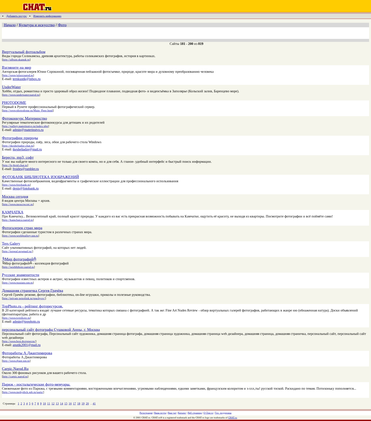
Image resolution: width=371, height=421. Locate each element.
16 (70, 403)
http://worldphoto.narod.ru (18, 267)
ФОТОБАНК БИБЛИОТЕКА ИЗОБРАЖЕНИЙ (40, 177)
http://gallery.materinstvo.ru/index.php (25, 126)
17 (74, 403)
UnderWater (11, 87)
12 (53, 403)
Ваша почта (160, 413)
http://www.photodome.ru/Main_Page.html (28, 110)
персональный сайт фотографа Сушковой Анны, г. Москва (51, 329)
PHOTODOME (14, 102)
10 (44, 403)
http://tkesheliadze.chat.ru (18, 145)
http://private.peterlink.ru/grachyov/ (24, 298)
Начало (10, 25)
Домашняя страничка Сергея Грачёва (32, 290)
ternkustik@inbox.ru (27, 79)
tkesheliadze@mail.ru (27, 149)
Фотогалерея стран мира (22, 228)
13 (57, 403)
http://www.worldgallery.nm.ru (20, 235)
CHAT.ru (232, 417)
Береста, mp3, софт (18, 157)
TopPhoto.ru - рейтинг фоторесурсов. (32, 306)
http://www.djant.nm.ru (16, 360)
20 (87, 403)
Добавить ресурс (16, 16)
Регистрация (146, 413)
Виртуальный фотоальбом (23, 52)
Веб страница (195, 413)
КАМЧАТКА (12, 212)
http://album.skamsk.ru (16, 59)
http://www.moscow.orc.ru (18, 204)
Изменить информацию (47, 16)
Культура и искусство (37, 25)
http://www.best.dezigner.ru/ (19, 341)
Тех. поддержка (223, 413)
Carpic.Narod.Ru (15, 368)
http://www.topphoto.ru (16, 317)
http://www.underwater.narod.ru (21, 94)
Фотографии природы (20, 138)
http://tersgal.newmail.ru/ (17, 251)
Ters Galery (11, 243)
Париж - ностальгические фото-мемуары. (36, 384)
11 (48, 403)
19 (83, 403)
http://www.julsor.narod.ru (18, 75)
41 (94, 403)
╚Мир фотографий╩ (19, 259)
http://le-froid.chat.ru (15, 165)
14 (61, 403)
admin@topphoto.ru (26, 321)
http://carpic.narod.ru (15, 376)
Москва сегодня (15, 196)
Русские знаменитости (20, 275)
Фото (62, 25)
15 (65, 403)
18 (78, 403)
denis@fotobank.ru (26, 188)
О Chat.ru (208, 413)
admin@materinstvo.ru (28, 130)
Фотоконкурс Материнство (24, 118)
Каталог (182, 413)
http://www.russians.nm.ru (18, 282)
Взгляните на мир (16, 67)
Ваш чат (172, 413)
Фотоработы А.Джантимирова (27, 353)
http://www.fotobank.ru (16, 184)
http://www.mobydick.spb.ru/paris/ (23, 392)
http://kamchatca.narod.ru (18, 220)
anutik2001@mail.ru (27, 345)
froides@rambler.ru (26, 169)
